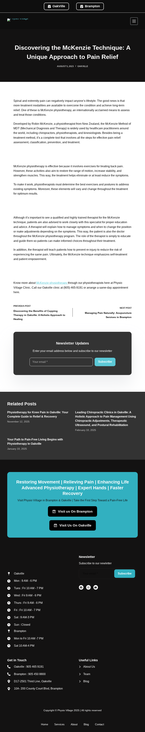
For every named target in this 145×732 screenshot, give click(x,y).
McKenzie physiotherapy (52, 282)
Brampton (92, 6)
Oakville (82, 66)
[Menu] (134, 21)
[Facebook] (81, 587)
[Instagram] (88, 587)
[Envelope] (95, 587)
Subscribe (105, 361)
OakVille (59, 6)
